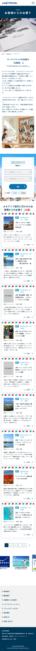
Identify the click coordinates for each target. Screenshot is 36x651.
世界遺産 (23, 193)
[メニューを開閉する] (33, 3)
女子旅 (15, 193)
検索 (18, 187)
